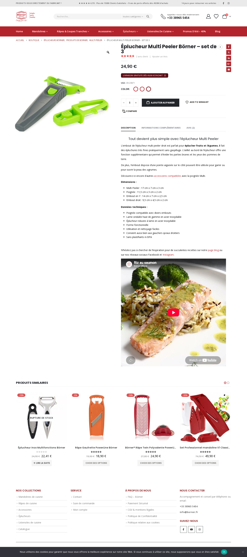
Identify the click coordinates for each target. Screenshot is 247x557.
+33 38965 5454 (189, 506)
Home (19, 31)
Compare (131, 111)
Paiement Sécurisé (138, 503)
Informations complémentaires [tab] (161, 127)
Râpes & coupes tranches (72, 31)
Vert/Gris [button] (148, 89)
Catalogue (24, 529)
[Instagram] (229, 3)
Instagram (168, 254)
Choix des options (96, 463)
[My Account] (208, 16)
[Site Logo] (25, 16)
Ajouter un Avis (160, 56)
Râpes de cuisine (27, 503)
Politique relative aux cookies (144, 522)
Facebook (228, 46)
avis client (142, 56)
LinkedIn (228, 58)
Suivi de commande (84, 503)
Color (125, 89)
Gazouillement (228, 52)
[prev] (215, 47)
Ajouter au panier (163, 102)
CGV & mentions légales (141, 509)
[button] (225, 383)
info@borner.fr (189, 512)
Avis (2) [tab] (191, 127)
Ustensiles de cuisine (159, 31)
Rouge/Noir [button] (142, 89)
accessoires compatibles (167, 175)
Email (228, 69)
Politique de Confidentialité (142, 516)
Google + (228, 64)
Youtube (191, 529)
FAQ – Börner (135, 496)
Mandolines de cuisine (30, 496)
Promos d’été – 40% (194, 31)
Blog (217, 31)
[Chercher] (148, 16)
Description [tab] (128, 127)
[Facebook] (223, 3)
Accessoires (104, 31)
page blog (213, 250)
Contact (77, 496)
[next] (220, 47)
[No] (242, 552)
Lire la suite (43, 463)
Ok (224, 551)
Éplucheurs (129, 31)
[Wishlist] (216, 16)
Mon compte (80, 509)
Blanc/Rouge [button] (135, 89)
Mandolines (39, 31)
